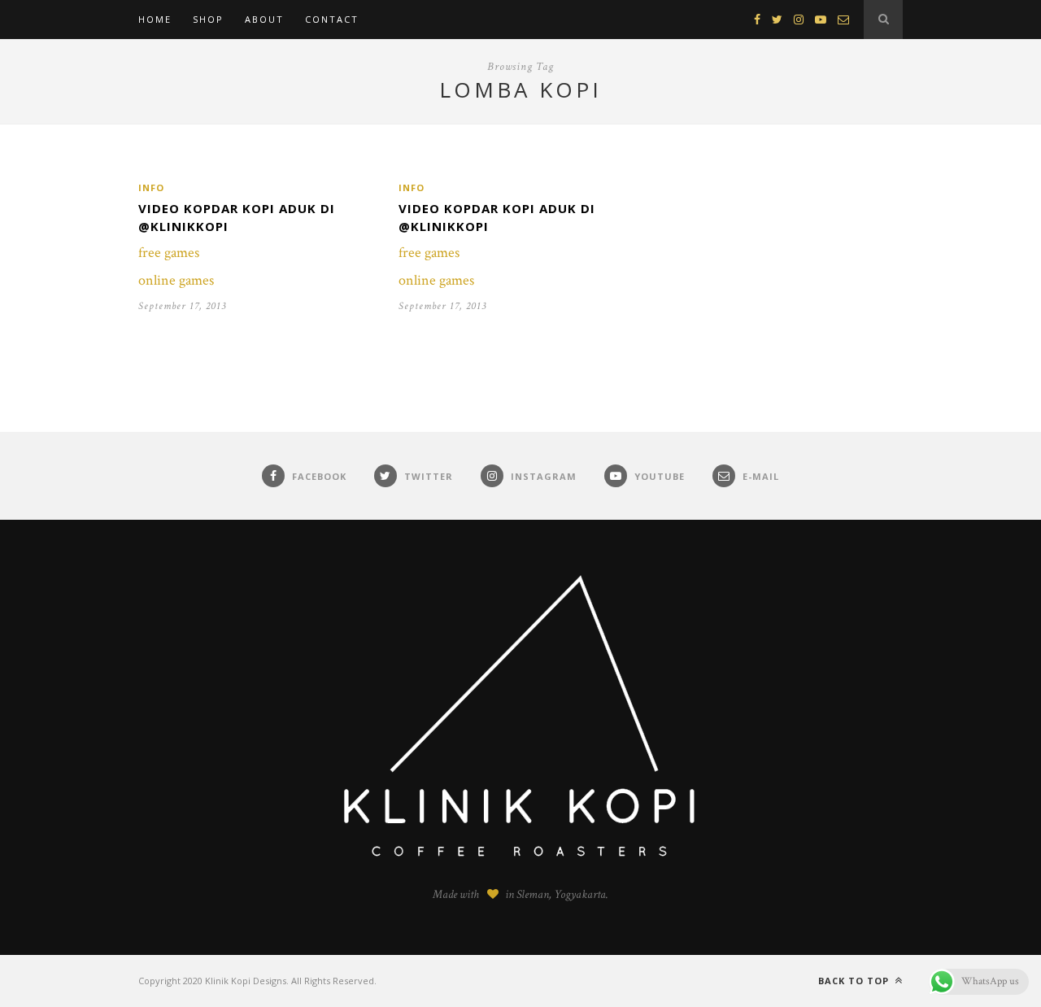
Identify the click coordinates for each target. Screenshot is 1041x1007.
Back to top (855, 980)
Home (155, 19)
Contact (332, 19)
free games (168, 252)
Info (151, 187)
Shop (208, 19)
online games (176, 280)
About (264, 19)
